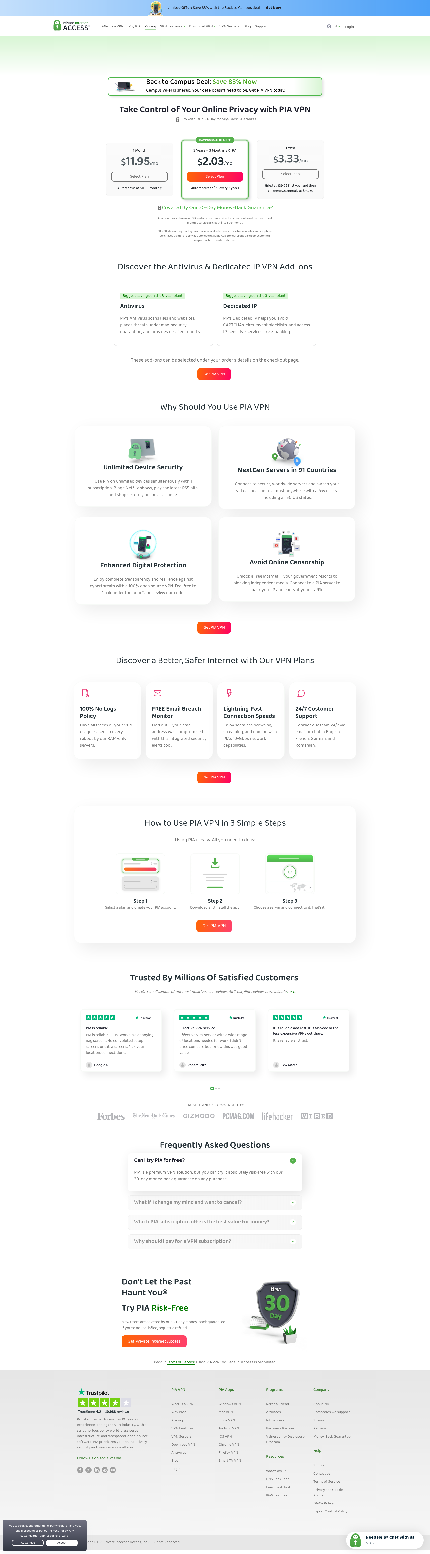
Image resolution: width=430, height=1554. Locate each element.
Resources (275, 1457)
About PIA (321, 1404)
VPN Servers (181, 1437)
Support (319, 1465)
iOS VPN (225, 1437)
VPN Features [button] (171, 26)
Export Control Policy (330, 1511)
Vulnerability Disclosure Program (285, 1440)
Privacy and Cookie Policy (328, 1493)
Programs (274, 1390)
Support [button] (261, 26)
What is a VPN (182, 1404)
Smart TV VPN (230, 1461)
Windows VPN (230, 1404)
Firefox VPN (228, 1453)
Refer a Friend (277, 1404)
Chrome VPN (229, 1445)
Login (349, 27)
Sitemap (319, 1420)
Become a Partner (280, 1428)
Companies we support (331, 1412)
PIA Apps (226, 1390)
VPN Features (182, 1428)
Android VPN (229, 1428)
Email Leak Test (278, 1487)
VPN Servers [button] (229, 26)
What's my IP (276, 1471)
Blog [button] (247, 26)
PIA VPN (178, 1390)
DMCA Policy (323, 1504)
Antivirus (178, 1453)
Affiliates (273, 1412)
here (291, 992)
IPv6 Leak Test (277, 1495)
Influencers (275, 1420)
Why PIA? (178, 1412)
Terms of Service (181, 1362)
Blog (175, 1461)
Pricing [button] (150, 26)
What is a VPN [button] (113, 26)
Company (321, 1390)
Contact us (321, 1474)
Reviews (320, 1428)
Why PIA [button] (134, 26)
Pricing (177, 1420)
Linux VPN (227, 1420)
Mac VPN (226, 1412)
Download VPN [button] (201, 26)
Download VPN (183, 1445)
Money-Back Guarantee (332, 1437)
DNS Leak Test (277, 1479)
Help (317, 1451)
